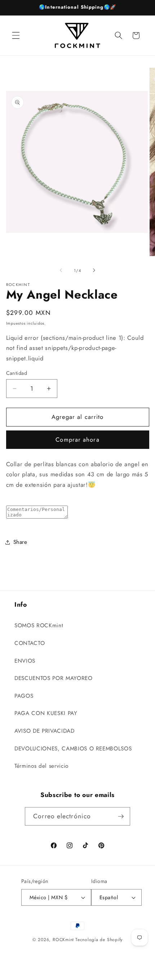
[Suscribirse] (120, 816)
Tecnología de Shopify (99, 939)
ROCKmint (63, 939)
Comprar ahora (77, 439)
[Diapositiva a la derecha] (94, 270)
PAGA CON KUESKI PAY (46, 713)
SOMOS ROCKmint (38, 625)
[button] (16, 35)
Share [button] (20, 542)
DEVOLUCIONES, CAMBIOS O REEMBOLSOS (73, 749)
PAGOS (23, 696)
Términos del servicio (41, 766)
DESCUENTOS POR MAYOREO (53, 678)
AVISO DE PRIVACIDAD (44, 731)
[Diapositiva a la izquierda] (61, 270)
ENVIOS (24, 661)
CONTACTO (29, 643)
